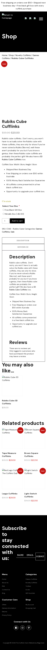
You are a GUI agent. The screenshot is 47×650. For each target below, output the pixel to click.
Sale (12, 231)
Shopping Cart (31, 608)
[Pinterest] (29, 627)
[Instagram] (22, 627)
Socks (28, 590)
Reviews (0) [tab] (23, 247)
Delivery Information (9, 608)
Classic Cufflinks (31, 579)
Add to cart (17, 220)
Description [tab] (23, 240)
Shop (11, 55)
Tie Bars (28, 586)
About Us (5, 583)
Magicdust (40, 643)
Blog (3, 593)
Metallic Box (14, 214)
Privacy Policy (6, 615)
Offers (4, 605)
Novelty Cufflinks (23, 55)
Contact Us (6, 590)
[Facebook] (16, 627)
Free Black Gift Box (13, 210)
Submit (40, 556)
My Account (30, 605)
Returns (4, 612)
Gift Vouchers (30, 593)
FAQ (3, 586)
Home (4, 55)
